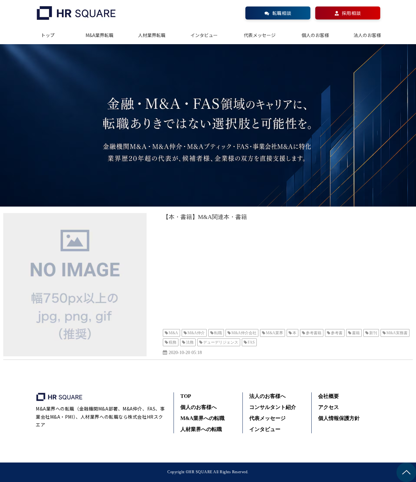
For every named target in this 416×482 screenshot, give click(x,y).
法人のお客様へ (267, 396)
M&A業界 (274, 333)
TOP (185, 396)
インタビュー (204, 35)
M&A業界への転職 (202, 418)
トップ (48, 35)
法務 (190, 342)
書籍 (356, 333)
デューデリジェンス (220, 342)
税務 (172, 342)
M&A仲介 (196, 333)
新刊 (373, 333)
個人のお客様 (315, 35)
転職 (218, 333)
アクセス (328, 407)
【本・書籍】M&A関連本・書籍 (205, 217)
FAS (251, 342)
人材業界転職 (151, 35)
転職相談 (281, 13)
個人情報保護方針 (339, 418)
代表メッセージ (260, 35)
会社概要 (328, 396)
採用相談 (351, 13)
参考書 (337, 333)
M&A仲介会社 (243, 333)
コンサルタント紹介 (272, 407)
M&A (173, 333)
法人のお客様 (367, 35)
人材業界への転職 (201, 429)
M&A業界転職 (99, 35)
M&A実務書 (397, 333)
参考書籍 (313, 333)
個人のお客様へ (198, 407)
